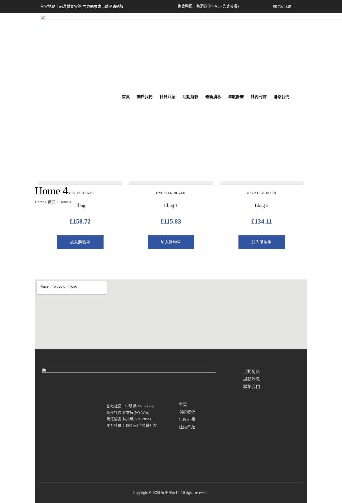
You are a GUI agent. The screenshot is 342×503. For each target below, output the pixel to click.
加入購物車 (80, 242)
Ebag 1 (171, 205)
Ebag (80, 205)
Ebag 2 (262, 205)
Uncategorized (80, 193)
